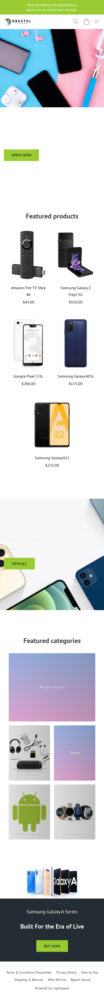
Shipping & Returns (28, 980)
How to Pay (89, 972)
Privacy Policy (66, 972)
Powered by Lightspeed (52, 988)
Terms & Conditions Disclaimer (29, 972)
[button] (18, 22)
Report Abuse (80, 980)
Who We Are (57, 980)
